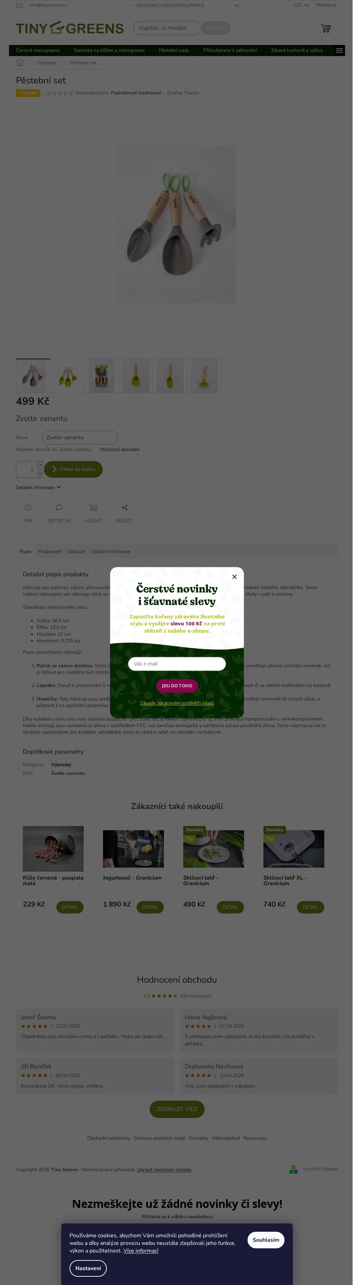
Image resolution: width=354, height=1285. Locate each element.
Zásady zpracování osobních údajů (177, 703)
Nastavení (88, 1268)
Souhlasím (266, 1240)
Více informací (140, 1251)
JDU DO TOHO (177, 685)
